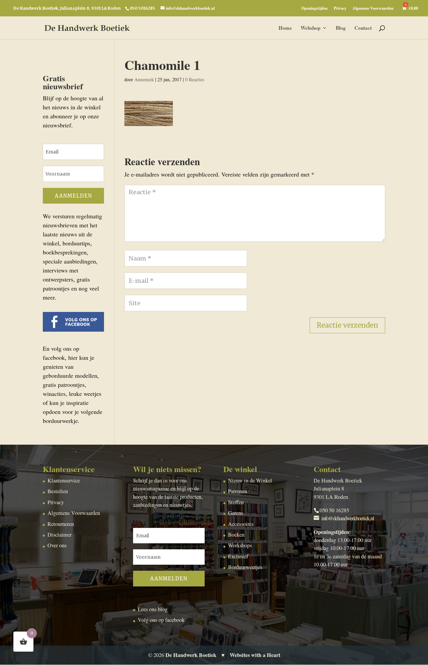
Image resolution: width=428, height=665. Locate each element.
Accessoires (240, 524)
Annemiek (144, 79)
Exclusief (238, 556)
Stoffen (236, 502)
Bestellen (57, 491)
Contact (363, 28)
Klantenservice (63, 480)
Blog (341, 28)
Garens (235, 513)
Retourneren (60, 524)
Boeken (236, 534)
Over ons (57, 545)
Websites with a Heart (255, 655)
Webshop (310, 28)
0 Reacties (194, 79)
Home (285, 28)
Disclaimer (59, 534)
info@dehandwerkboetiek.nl (347, 518)
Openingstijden (314, 8)
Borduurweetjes (245, 567)
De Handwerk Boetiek (191, 655)
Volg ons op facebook (161, 620)
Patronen (237, 491)
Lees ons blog (153, 609)
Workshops (240, 545)
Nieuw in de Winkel (250, 480)
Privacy (340, 8)
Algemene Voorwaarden (373, 8)
